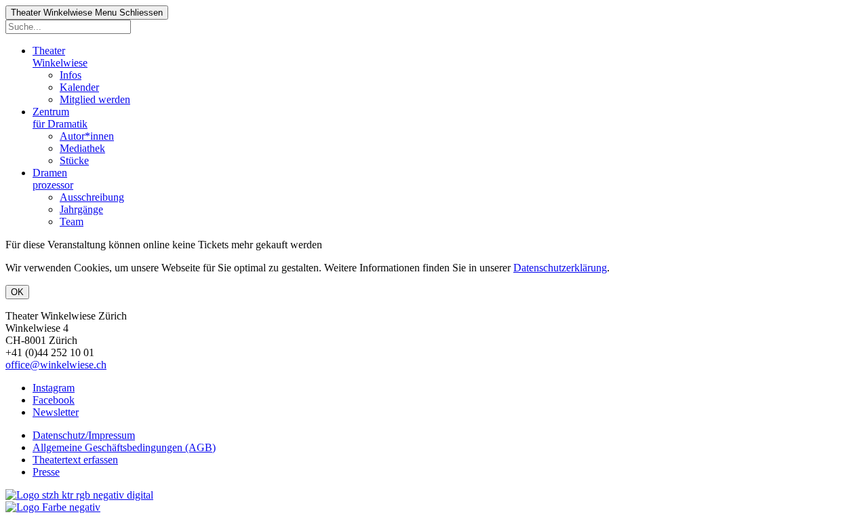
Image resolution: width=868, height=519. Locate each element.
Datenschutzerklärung (560, 267)
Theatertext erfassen (75, 459)
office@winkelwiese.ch (55, 364)
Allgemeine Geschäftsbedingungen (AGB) (124, 447)
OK (17, 292)
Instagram (54, 387)
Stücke (74, 160)
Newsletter (56, 412)
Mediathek (82, 148)
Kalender (79, 87)
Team (71, 221)
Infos (70, 75)
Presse (46, 472)
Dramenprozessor (53, 179)
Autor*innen (87, 136)
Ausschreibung (92, 197)
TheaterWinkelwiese (60, 57)
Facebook (54, 400)
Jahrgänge (81, 209)
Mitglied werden (95, 99)
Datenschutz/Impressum (84, 435)
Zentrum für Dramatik (60, 118)
